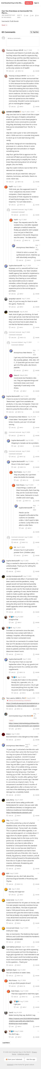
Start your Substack (15, 1059)
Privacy (34, 1052)
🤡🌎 (11, 617)
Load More (6, 1043)
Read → (4, 25)
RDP (7, 873)
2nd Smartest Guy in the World (8, 16)
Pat (10, 186)
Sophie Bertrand (15, 265)
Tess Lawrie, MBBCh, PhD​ (15, 698)
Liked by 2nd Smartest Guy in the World (20, 700)
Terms (14, 1054)
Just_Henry (10, 800)
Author (11, 720)
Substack (10, 1065)
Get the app (31, 1059)
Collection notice (23, 1054)
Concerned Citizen (12, 928)
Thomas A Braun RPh (14, 50)
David (11, 1012)
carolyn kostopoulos (13, 576)
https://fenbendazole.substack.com (19, 812)
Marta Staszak (14, 312)
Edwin (8, 734)
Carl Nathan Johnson (13, 947)
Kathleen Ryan (11, 970)
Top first (35, 32)
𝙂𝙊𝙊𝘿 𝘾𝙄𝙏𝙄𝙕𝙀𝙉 (12, 112)
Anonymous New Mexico (25, 247)
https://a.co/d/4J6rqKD (14, 939)
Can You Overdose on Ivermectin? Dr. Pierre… (17, 12)
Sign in (36, 3)
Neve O (16, 375)
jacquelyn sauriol (15, 299)
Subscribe (29, 3)
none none (10, 900)
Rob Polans (18, 472)
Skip (7, 820)
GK (15, 547)
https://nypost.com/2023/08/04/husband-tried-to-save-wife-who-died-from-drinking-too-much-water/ (24, 1020)
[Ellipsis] (38, 50)
